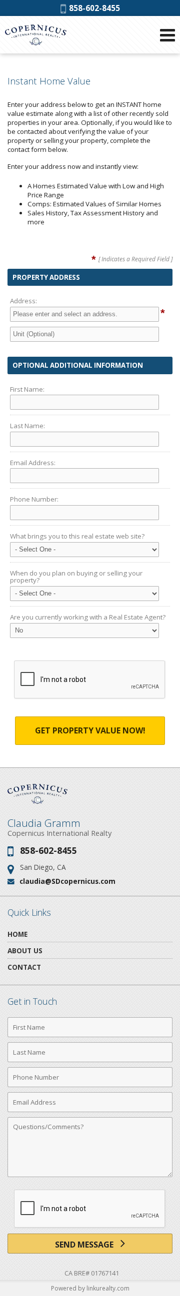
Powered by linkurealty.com (90, 1288)
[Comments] (90, 1176)
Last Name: (27, 425)
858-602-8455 (93, 8)
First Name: (27, 389)
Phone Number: (34, 499)
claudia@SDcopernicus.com (68, 881)
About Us (25, 950)
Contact (24, 967)
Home (18, 934)
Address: (23, 300)
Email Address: (33, 462)
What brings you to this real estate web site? (77, 536)
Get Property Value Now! (90, 730)
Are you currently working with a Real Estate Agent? (88, 617)
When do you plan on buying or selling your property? (76, 577)
